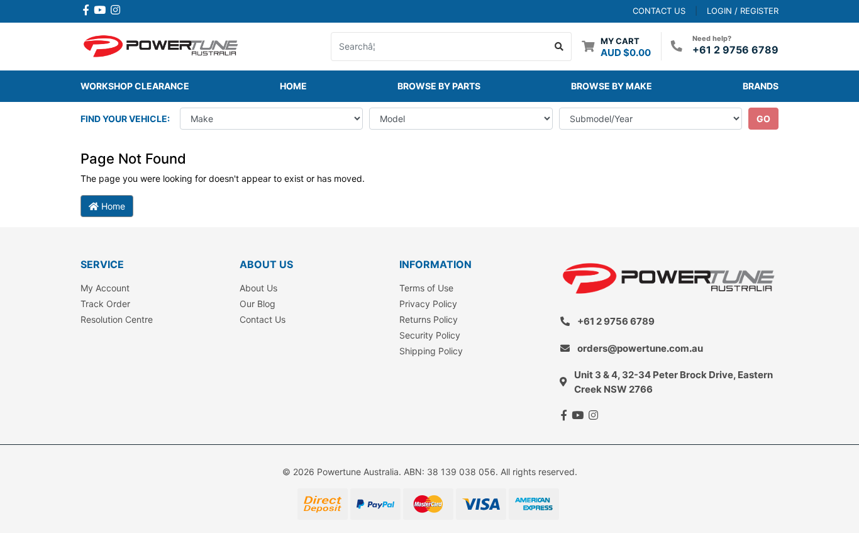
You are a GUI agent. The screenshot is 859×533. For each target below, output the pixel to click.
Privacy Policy (428, 303)
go (763, 118)
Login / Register (743, 11)
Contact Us (262, 319)
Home (293, 86)
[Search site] (559, 46)
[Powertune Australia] (160, 45)
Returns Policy (428, 319)
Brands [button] (761, 86)
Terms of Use (426, 288)
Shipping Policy (431, 350)
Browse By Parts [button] (438, 86)
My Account (105, 288)
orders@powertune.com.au (640, 348)
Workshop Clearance (134, 86)
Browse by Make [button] (611, 86)
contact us (659, 11)
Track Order (105, 303)
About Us (258, 288)
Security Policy (429, 335)
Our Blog (257, 303)
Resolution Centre (116, 319)
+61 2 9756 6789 (735, 49)
